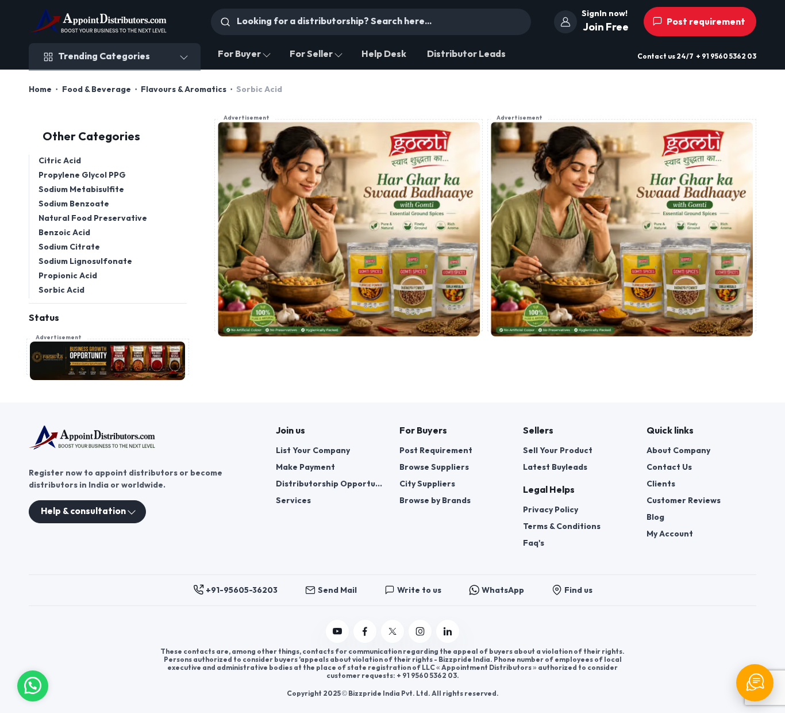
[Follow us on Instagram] (420, 631)
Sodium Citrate (69, 247)
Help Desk (383, 54)
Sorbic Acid (61, 290)
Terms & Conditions (562, 526)
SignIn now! (605, 13)
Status (44, 318)
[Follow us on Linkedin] (447, 631)
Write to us (419, 590)
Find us (578, 590)
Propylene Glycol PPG (82, 175)
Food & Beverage (96, 89)
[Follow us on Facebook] (364, 631)
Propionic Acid (68, 275)
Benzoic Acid (64, 232)
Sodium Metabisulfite (81, 189)
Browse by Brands (435, 500)
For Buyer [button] (239, 54)
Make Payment (305, 467)
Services (293, 500)
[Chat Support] (755, 683)
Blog (655, 517)
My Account (670, 534)
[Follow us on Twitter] (392, 631)
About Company (678, 450)
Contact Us (669, 467)
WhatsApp (503, 590)
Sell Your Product (557, 450)
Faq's (533, 543)
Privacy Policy (550, 509)
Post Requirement (435, 450)
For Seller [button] (311, 54)
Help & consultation (83, 511)
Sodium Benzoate (74, 204)
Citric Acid (60, 160)
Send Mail (337, 590)
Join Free (606, 27)
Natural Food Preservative (93, 218)
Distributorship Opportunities (331, 484)
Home (40, 89)
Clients (661, 484)
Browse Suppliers (434, 467)
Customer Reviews (684, 500)
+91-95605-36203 (242, 590)
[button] (32, 684)
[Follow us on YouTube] (337, 631)
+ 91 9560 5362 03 (726, 56)
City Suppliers (427, 484)
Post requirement (705, 22)
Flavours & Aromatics (183, 89)
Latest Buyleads (555, 467)
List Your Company (313, 450)
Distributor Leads (466, 54)
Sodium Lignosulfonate (85, 261)
